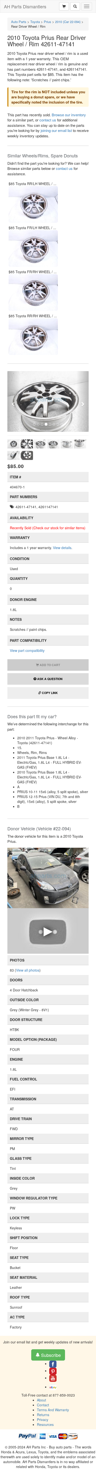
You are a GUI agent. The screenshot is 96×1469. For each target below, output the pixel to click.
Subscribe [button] (50, 1355)
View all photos (27, 970)
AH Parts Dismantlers (25, 6)
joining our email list (56, 130)
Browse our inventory (69, 114)
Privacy (42, 1419)
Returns (43, 1414)
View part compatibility (27, 650)
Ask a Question (49, 679)
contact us (47, 119)
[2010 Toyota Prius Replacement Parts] (48, 877)
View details (62, 547)
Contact (43, 1404)
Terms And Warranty (53, 1409)
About (41, 1400)
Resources (45, 1424)
